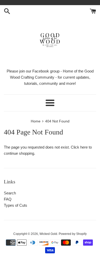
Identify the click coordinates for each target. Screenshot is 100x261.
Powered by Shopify (73, 234)
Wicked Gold (48, 234)
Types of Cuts (15, 205)
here (84, 147)
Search (10, 193)
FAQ (8, 199)
